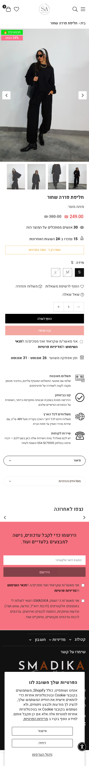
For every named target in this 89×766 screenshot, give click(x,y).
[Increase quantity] (59, 306)
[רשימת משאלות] (16, 9)
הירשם (44, 572)
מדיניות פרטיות (50, 347)
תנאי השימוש (17, 585)
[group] (44, 95)
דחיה (42, 743)
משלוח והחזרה (27, 286)
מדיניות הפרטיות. (35, 719)
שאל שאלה (72, 294)
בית (83, 23)
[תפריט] (83, 9)
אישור (42, 731)
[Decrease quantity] (79, 306)
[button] (83, 95)
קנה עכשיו (44, 330)
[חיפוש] (75, 9)
